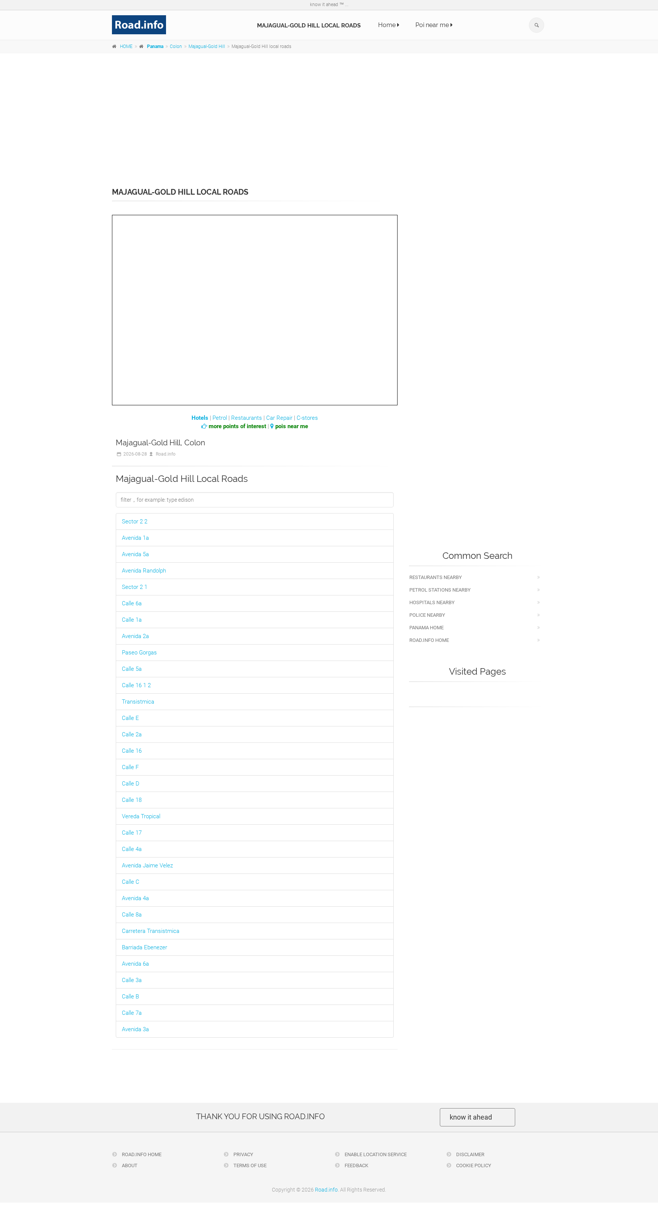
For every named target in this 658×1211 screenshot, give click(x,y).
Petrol (219, 417)
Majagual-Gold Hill (206, 46)
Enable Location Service (375, 1154)
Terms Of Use (249, 1165)
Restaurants (246, 417)
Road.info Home (429, 640)
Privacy (242, 1154)
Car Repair (279, 417)
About (129, 1165)
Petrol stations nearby (440, 590)
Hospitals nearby (432, 602)
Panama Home (426, 627)
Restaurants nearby (435, 577)
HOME (126, 46)
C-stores (307, 417)
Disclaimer (469, 1154)
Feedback (355, 1165)
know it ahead (471, 1117)
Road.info (326, 1190)
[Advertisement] (329, 115)
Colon (176, 46)
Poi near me (432, 25)
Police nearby (427, 615)
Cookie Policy (473, 1165)
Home (387, 25)
